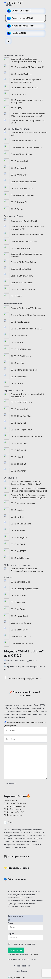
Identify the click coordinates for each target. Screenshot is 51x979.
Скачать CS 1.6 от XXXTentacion (26, 308)
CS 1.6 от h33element (20, 558)
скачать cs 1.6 (32, 711)
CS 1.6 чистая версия (13, 815)
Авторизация (16, 950)
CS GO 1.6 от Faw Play (21, 416)
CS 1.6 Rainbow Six (19, 202)
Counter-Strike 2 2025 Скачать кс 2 (27, 147)
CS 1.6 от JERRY (18, 551)
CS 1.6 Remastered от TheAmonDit (27, 436)
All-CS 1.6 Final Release (21, 356)
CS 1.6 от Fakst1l (18, 168)
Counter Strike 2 (11, 800)
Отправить (11, 783)
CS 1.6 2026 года (18, 94)
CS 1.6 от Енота (18, 609)
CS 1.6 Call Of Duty (19, 630)
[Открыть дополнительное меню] (8, 41)
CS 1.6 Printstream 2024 (22, 188)
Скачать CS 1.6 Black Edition (23, 262)
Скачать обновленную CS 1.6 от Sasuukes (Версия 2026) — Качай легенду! (26, 482)
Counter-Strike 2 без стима (23, 182)
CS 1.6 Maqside (17, 510)
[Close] (9, 920)
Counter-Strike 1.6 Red (21, 269)
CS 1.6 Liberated (18, 457)
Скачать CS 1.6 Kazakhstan (23, 289)
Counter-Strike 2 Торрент (22, 195)
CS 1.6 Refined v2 (18, 450)
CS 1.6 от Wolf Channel (21, 524)
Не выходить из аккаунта (23, 944)
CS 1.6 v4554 (16, 108)
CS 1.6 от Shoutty (19, 443)
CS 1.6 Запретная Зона (21, 248)
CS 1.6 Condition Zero (20, 582)
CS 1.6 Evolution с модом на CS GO (26, 329)
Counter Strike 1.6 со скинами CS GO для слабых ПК (27, 227)
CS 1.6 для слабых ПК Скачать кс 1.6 (27, 67)
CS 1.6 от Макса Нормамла (23, 503)
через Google (20, 971)
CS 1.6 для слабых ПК (14, 812)
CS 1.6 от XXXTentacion (15, 803)
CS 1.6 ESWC (16, 296)
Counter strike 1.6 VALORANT (24, 221)
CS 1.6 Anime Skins (19, 175)
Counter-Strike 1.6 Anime (22, 643)
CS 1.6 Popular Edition (20, 322)
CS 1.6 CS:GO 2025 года (21, 402)
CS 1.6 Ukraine (17, 383)
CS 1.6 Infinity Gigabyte (21, 74)
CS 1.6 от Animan (18, 471)
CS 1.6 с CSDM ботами (21, 349)
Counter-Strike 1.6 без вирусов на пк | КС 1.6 (28, 121)
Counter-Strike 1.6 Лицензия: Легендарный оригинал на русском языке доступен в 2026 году (27, 60)
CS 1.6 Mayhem (17, 517)
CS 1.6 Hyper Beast (19, 616)
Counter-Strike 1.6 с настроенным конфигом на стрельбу (26, 80)
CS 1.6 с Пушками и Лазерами (24, 370)
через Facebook (22, 966)
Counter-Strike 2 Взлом (21, 154)
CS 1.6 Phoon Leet (19, 377)
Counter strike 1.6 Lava (21, 623)
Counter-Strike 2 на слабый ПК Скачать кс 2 (29, 133)
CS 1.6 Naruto (17, 342)
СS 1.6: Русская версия (14, 806)
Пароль (11, 933)
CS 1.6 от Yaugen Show (21, 430)
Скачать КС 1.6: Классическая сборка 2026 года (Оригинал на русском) (28, 115)
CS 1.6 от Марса (18, 530)
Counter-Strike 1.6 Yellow (22, 276)
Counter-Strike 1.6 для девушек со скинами (26, 255)
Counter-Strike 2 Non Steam (23, 140)
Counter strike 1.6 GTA (21, 636)
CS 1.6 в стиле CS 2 (19, 161)
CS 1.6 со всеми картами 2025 (25, 88)
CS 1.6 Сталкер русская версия (25, 589)
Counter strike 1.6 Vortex (22, 283)
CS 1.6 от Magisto (19, 537)
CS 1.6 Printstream (12, 809)
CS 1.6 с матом (17, 363)
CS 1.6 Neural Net (18, 423)
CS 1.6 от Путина (18, 595)
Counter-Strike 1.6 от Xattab (24, 241)
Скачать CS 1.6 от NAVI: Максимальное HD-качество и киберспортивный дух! (29, 489)
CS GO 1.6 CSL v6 (18, 464)
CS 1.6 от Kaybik (18, 544)
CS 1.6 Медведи (18, 602)
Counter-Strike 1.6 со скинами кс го (27, 235)
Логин (10, 923)
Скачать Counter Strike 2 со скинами (28, 315)
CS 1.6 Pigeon (17, 209)
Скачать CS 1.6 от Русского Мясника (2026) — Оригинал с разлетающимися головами (28, 496)
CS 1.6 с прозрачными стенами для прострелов (27, 101)
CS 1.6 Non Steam (19, 335)
